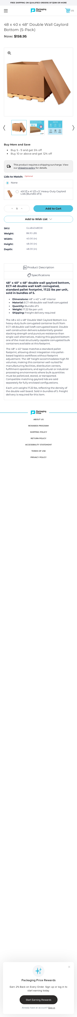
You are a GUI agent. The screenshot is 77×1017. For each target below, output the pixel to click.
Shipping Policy (38, 432)
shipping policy (26, 167)
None (14, 182)
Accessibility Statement (38, 444)
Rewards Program (38, 426)
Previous (4, 127)
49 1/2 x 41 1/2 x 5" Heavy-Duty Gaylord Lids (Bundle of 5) (43, 192)
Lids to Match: (18, 176)
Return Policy (38, 438)
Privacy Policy (38, 457)
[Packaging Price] (38, 11)
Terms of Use (38, 451)
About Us (38, 419)
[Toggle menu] (11, 11)
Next (73, 127)
